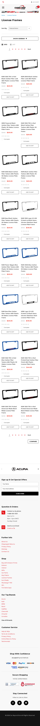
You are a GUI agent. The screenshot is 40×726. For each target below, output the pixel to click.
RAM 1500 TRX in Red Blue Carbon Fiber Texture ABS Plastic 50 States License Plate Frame (9, 362)
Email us (10, 528)
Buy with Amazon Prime (9, 563)
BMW (3, 604)
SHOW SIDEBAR (19, 38)
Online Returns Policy (9, 639)
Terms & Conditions (8, 634)
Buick (3, 606)
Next (29, 49)
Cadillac (4, 609)
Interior (4, 568)
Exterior (4, 565)
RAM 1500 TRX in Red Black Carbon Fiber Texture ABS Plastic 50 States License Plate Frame (29, 127)
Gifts (3, 570)
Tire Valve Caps (6, 588)
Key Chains (5, 575)
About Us (5, 541)
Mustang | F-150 (7, 583)
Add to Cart (10, 97)
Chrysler (4, 614)
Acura (3, 599)
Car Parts (5, 573)
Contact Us (5, 551)
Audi (3, 601)
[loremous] (20, 469)
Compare (33, 441)
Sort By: (4, 28)
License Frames (11, 15)
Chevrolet (5, 611)
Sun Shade (5, 580)
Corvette (4, 616)
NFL (3, 585)
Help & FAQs (6, 631)
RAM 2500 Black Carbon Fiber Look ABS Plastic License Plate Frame (29, 79)
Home (3, 15)
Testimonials (6, 641)
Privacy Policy (6, 546)
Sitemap (4, 549)
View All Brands (7, 620)
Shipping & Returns (8, 544)
